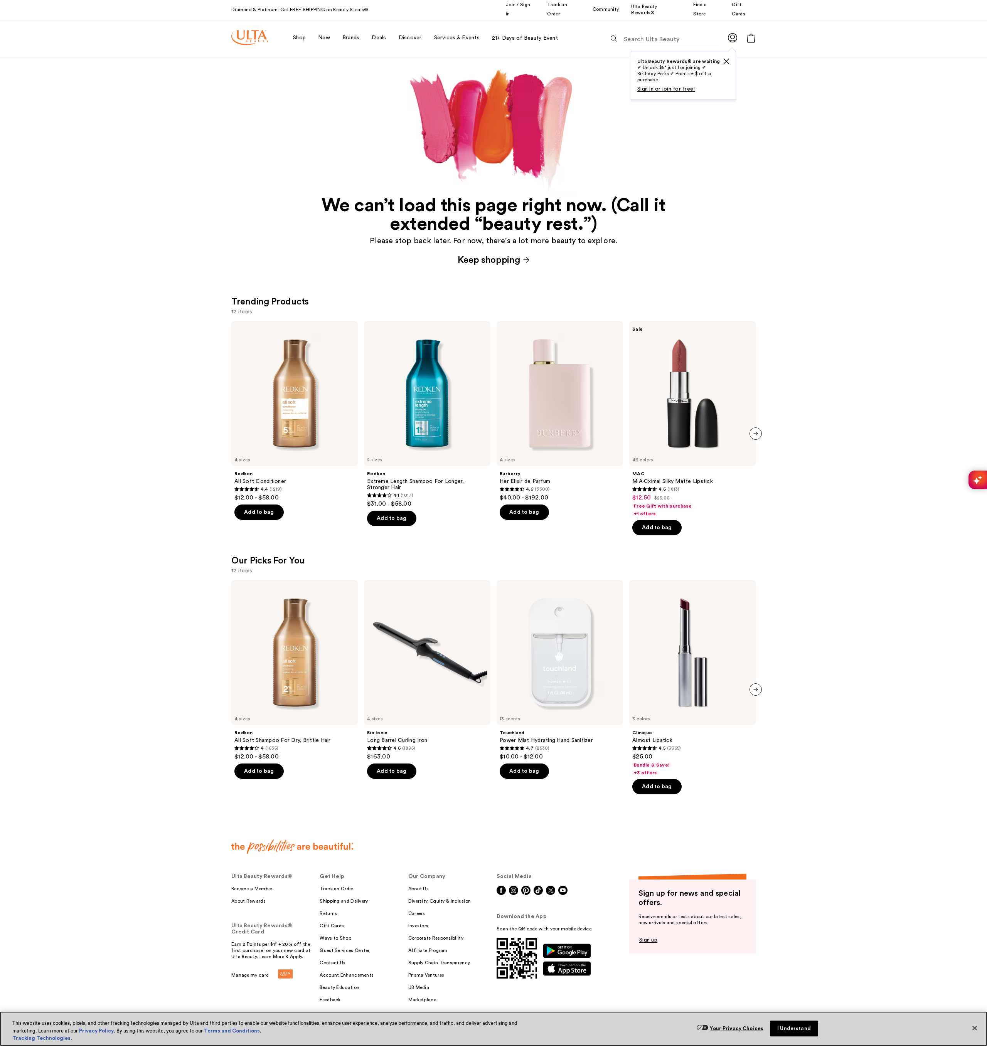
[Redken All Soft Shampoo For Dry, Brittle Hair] (294, 670)
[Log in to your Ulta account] (732, 37)
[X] (726, 61)
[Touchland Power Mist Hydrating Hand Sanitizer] (560, 670)
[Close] (974, 1027)
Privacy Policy (96, 1030)
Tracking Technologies (41, 1038)
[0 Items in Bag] (751, 38)
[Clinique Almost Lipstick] (692, 678)
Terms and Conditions (232, 1030)
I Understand (794, 1028)
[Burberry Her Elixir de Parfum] (560, 411)
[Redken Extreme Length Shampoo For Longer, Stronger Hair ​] (427, 414)
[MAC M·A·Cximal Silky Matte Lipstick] (692, 419)
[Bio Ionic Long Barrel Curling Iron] (427, 670)
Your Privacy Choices (736, 1028)
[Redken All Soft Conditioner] (294, 411)
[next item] (756, 433)
